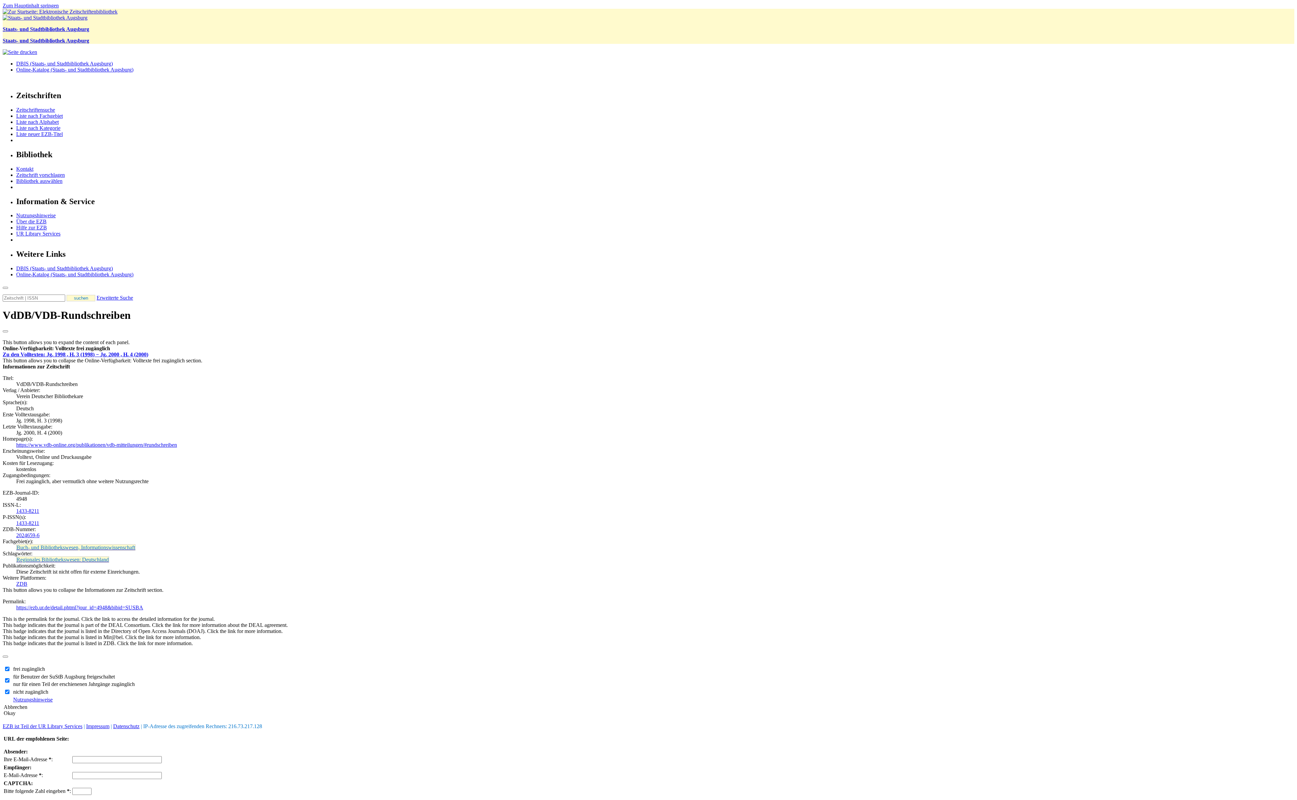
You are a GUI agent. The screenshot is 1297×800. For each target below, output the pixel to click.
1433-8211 (27, 511)
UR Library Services (38, 234)
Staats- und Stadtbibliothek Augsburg (46, 29)
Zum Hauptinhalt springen (31, 5)
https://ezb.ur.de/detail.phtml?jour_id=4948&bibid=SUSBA (79, 607)
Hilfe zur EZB (31, 227)
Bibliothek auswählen (39, 181)
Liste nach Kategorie (38, 128)
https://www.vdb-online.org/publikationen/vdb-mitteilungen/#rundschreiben (96, 445)
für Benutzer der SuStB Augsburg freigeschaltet (64, 677)
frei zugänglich (29, 669)
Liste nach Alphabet (37, 122)
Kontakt (24, 169)
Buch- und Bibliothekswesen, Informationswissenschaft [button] (76, 547)
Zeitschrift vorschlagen (40, 175)
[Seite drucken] (20, 52)
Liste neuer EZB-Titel (39, 134)
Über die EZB (31, 221)
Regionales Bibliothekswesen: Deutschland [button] (63, 559)
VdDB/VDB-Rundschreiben (67, 315)
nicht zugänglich (30, 692)
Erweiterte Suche (115, 298)
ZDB (21, 584)
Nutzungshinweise (36, 215)
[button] (56, 348)
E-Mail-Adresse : (23, 775)
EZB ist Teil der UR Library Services (42, 726)
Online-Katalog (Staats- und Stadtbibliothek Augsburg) (74, 70)
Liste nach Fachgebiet (39, 116)
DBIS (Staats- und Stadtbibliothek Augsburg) (64, 63)
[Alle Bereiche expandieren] (5, 331)
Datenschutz (126, 726)
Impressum (97, 726)
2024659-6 (28, 535)
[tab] (648, 349)
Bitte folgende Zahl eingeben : (37, 791)
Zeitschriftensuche (35, 110)
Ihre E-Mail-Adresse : (28, 759)
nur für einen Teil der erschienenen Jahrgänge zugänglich (74, 684)
